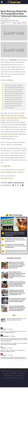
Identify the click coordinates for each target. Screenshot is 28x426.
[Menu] (2, 2)
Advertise (19, 371)
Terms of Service (5, 373)
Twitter (22, 169)
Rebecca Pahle (5, 20)
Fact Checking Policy (7, 377)
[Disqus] (14, 344)
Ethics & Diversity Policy (9, 375)
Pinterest (13, 172)
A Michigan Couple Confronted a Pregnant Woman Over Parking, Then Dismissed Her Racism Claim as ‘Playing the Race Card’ (17, 292)
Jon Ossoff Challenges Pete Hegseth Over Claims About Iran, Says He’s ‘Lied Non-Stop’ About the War (17, 300)
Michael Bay (10, 182)
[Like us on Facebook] (15, 185)
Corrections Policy (19, 375)
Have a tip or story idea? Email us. (15, 318)
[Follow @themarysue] (13, 185)
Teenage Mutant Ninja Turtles (18, 182)
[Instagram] (18, 185)
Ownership (16, 377)
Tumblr (9, 172)
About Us (14, 371)
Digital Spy (7, 166)
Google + (21, 172)
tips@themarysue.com (7, 178)
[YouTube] (23, 185)
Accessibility (13, 373)
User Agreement (20, 373)
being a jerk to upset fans (11, 134)
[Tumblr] (20, 185)
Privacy (24, 371)
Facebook (3, 172)
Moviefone (10, 80)
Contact (21, 377)
